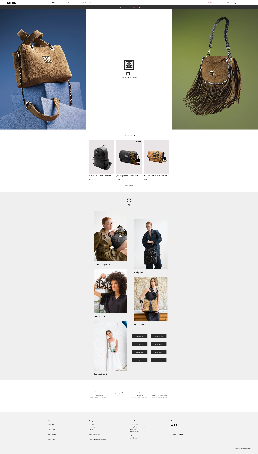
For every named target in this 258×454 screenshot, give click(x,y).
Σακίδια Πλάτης (51, 429)
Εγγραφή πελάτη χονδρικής (95, 432)
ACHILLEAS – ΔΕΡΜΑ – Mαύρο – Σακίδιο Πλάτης (100, 175)
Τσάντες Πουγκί (139, 352)
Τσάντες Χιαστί (51, 427)
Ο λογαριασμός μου (93, 427)
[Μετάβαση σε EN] (208, 2)
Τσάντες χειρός (139, 336)
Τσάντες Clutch (51, 432)
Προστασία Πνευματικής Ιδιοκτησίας (97, 439)
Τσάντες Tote (140, 344)
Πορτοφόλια (158, 360)
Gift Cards (91, 429)
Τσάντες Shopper (139, 360)
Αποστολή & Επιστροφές (94, 434)
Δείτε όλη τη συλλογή (129, 185)
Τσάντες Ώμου (51, 424)
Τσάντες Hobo (51, 437)
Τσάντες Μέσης (158, 344)
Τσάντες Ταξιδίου (159, 352)
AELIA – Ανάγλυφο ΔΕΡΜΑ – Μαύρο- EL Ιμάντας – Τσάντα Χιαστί (127, 176)
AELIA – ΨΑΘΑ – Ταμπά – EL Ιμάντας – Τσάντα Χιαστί (155, 175)
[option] (101, 160)
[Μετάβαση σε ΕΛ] (211, 2)
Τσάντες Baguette (159, 336)
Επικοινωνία (91, 424)
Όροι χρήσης (92, 437)
